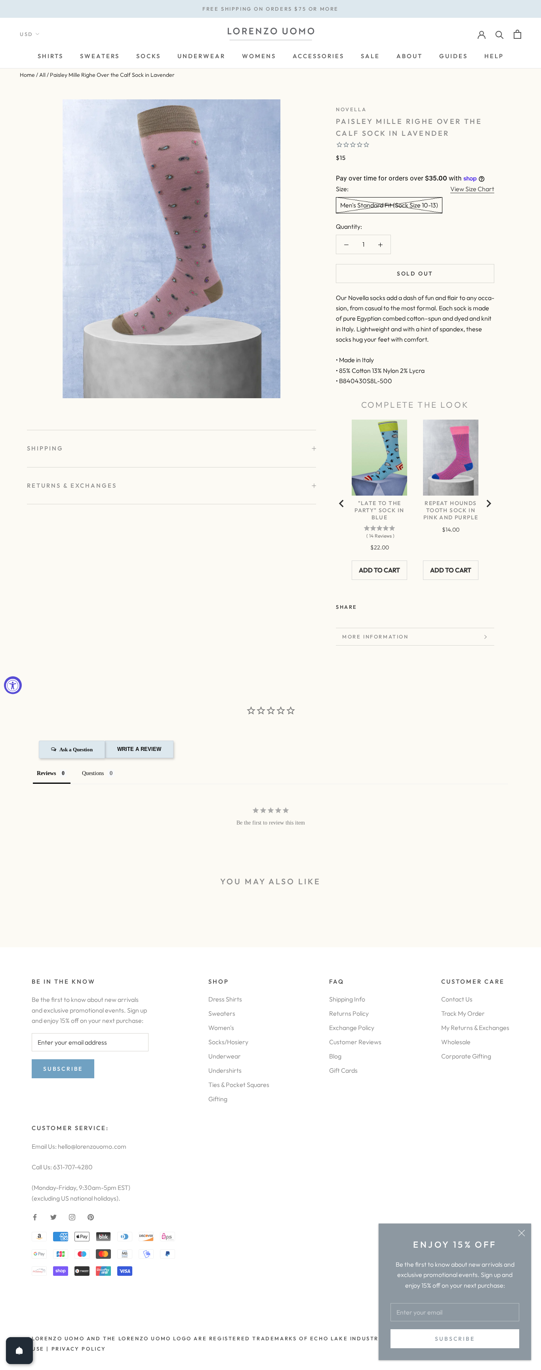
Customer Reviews (355, 1042)
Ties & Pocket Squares (238, 1085)
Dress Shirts (225, 999)
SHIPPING (45, 448)
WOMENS (259, 56)
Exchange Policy (351, 1028)
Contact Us (456, 999)
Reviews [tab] (46, 773)
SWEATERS (100, 56)
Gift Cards (343, 1070)
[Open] (19, 1350)
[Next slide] (488, 503)
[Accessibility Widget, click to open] (13, 685)
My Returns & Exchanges (475, 1028)
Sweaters (221, 1013)
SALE (370, 56)
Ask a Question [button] (76, 749)
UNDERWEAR (201, 56)
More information (375, 636)
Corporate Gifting (466, 1056)
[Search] (499, 34)
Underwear (224, 1056)
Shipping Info (347, 999)
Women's (221, 1028)
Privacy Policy (78, 1348)
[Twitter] (375, 604)
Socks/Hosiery (228, 1042)
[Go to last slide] (342, 503)
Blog (335, 1056)
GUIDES (453, 56)
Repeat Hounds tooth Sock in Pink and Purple (450, 510)
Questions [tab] (93, 773)
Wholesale (456, 1042)
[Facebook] (364, 604)
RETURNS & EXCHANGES (72, 485)
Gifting (217, 1099)
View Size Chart (472, 189)
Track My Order (463, 1013)
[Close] (521, 1233)
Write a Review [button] (139, 749)
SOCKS (148, 56)
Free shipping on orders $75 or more (270, 9)
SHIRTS (50, 56)
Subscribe (454, 1338)
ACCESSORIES (318, 56)
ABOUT (409, 56)
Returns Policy (349, 1013)
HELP (494, 56)
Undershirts (225, 1070)
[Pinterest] (385, 604)
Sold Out (415, 273)
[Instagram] (72, 1216)
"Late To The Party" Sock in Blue (379, 510)
